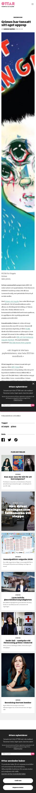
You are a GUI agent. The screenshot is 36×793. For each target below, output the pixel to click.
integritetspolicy (18, 748)
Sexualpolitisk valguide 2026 (18, 559)
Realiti (28, 329)
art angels (5, 426)
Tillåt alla (18, 780)
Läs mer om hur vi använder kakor (13, 774)
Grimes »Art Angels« (12, 301)
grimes (13, 426)
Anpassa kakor (17, 787)
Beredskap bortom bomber (18, 703)
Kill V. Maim (16, 367)
